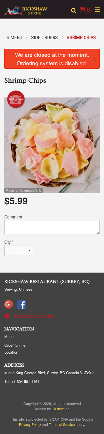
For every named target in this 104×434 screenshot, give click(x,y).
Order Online (14, 345)
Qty (8, 242)
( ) (88, 9)
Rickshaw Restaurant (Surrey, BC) (47, 281)
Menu (9, 336)
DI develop (61, 408)
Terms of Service (62, 424)
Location (11, 352)
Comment (13, 217)
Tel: (21, 381)
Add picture (16, 99)
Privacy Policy (30, 424)
